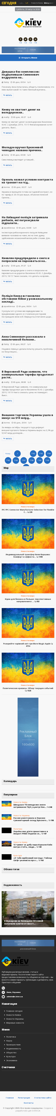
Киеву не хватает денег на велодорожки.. (21, 111)
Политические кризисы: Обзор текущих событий (28, 688)
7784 (49, 453)
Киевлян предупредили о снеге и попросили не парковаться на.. (25, 259)
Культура (17, 855)
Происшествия (13, 1044)
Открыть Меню (29, 57)
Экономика (11, 1060)
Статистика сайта (42, 1098)
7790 (47, 460)
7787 (24, 460)
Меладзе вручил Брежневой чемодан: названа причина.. (22, 149)
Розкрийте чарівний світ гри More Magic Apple (26, 643)
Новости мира (27, 506)
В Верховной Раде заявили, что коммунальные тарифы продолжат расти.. (28, 374)
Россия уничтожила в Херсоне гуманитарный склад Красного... (30, 819)
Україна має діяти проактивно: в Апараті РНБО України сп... (30, 832)
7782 (33, 453)
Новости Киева (20, 802)
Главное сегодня (14, 1011)
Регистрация (24, 1098)
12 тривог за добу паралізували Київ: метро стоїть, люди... (32, 845)
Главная (10, 1098)
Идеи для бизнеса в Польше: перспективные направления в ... (28, 600)
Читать (9, 95)
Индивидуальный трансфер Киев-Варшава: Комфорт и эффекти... (28, 555)
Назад (7, 453)
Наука (9, 1040)
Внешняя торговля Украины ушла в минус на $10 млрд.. (27, 416)
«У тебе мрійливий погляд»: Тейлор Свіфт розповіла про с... (32, 859)
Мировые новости (15, 1023)
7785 (8, 460)
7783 (41, 453)
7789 (39, 460)
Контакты (28, 1103)
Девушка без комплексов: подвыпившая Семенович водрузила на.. (21, 74)
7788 (31, 460)
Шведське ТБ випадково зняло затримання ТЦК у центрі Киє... (29, 805)
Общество (11, 1052)
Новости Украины (21, 815)
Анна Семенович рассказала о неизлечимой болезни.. (23, 338)
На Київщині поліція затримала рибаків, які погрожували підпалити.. (25, 220)
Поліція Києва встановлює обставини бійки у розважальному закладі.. (27, 298)
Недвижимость (13, 1048)
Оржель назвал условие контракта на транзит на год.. (27, 181)
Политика (17, 829)
